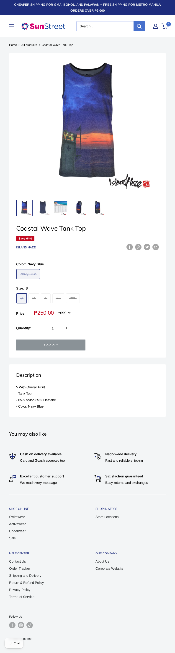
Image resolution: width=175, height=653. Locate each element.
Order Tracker (19, 568)
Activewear (17, 524)
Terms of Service (21, 597)
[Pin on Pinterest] (138, 247)
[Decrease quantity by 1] (39, 328)
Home (13, 45)
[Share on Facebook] (129, 247)
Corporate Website (109, 568)
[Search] (139, 26)
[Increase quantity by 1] (66, 328)
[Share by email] (155, 247)
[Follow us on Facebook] (12, 625)
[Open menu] (11, 26)
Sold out (51, 345)
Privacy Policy (20, 590)
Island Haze (26, 247)
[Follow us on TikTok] (29, 625)
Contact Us (17, 561)
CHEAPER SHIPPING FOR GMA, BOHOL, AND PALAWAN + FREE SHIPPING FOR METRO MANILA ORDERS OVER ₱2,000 (87, 7)
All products (29, 45)
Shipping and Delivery (25, 575)
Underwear (17, 531)
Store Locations (107, 517)
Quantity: (23, 328)
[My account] (155, 26)
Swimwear (17, 517)
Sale (12, 538)
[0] (165, 26)
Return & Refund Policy (26, 583)
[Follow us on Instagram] (21, 625)
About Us (102, 561)
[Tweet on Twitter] (147, 247)
